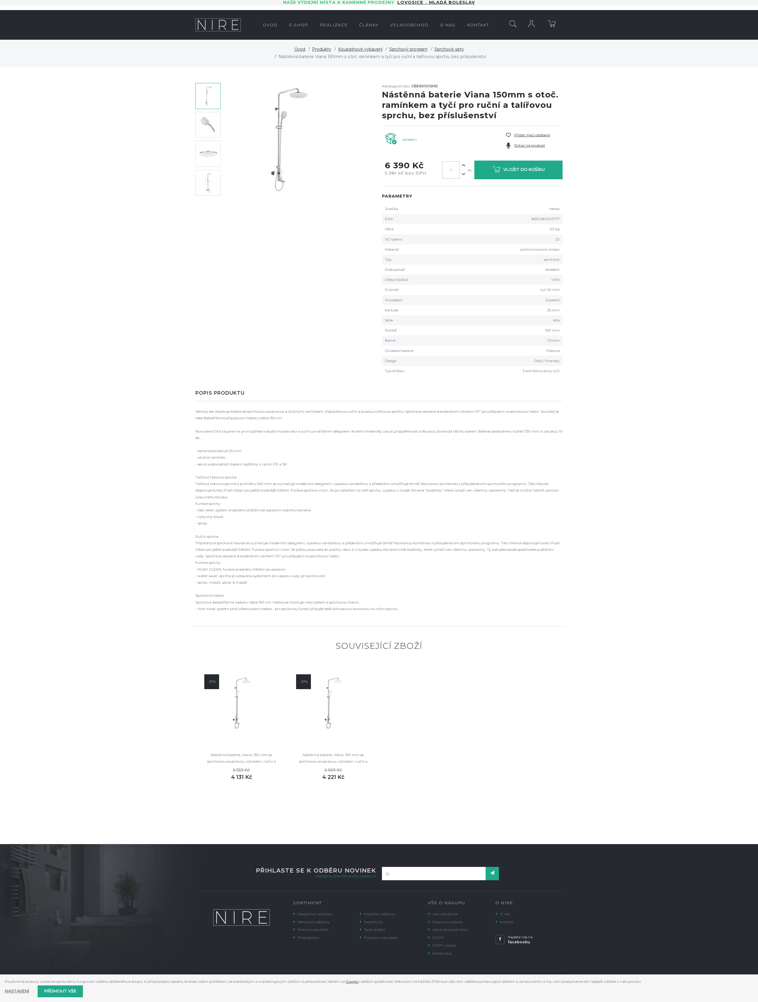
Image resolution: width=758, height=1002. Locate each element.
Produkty (321, 49)
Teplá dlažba (374, 929)
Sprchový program (408, 49)
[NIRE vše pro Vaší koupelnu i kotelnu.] (218, 25)
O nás (505, 914)
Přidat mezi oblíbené (532, 135)
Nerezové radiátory (314, 922)
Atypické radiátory (380, 914)
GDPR (438, 937)
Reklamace (441, 953)
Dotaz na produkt (529, 145)
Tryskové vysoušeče (380, 937)
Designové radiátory (315, 914)
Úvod (299, 49)
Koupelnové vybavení (360, 49)
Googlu (352, 981)
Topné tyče (373, 922)
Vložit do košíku (524, 169)
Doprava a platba (447, 922)
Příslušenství (308, 937)
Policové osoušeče (313, 929)
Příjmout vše (60, 991)
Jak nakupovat (445, 914)
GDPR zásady (444, 945)
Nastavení (17, 991)
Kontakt (507, 922)
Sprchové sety (449, 49)
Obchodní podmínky (450, 929)
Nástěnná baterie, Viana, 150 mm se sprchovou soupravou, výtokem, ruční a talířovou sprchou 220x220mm (333, 759)
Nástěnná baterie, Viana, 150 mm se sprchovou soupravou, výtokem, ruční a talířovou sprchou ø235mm (241, 759)
